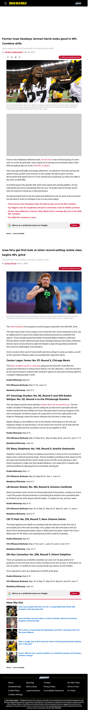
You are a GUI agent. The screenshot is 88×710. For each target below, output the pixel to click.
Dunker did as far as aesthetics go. (56, 404)
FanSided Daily (14, 686)
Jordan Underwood (13, 52)
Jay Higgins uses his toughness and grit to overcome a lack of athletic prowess (44, 208)
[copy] (19, 57)
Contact (47, 682)
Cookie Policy (14, 690)
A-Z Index (71, 690)
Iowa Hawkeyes (17, 327)
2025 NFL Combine (41, 165)
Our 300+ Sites (73, 682)
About (10, 682)
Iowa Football (18, 233)
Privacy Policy (49, 686)
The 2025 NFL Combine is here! (22, 217)
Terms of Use (73, 686)
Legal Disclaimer (33, 690)
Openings (30, 682)
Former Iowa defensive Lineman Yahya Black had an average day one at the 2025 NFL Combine (44, 212)
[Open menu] (5, 3)
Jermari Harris (46, 159)
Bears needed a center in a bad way (25, 366)
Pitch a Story (31, 686)
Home (8, 233)
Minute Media (13, 700)
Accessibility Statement (54, 690)
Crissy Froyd (10, 263)
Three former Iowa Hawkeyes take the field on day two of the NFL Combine (42, 204)
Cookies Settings (15, 694)
